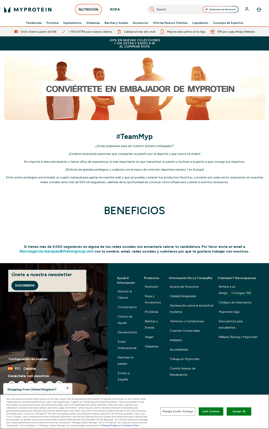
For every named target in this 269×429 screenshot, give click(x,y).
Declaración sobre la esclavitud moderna (191, 308)
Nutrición (151, 286)
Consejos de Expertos (228, 22)
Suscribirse (25, 285)
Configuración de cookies (28, 359)
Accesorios (140, 22)
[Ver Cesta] (259, 9)
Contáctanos (127, 307)
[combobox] (193, 9)
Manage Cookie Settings (178, 411)
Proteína (52, 22)
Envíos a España (124, 376)
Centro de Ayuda (125, 319)
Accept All (239, 411)
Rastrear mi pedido (126, 360)
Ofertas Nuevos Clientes (170, 22)
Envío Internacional (127, 345)
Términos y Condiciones (187, 321)
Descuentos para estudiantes (231, 324)
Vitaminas (93, 22)
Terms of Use (131, 425)
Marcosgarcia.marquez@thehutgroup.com (56, 251)
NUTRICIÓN (88, 9)
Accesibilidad (179, 349)
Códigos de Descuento (235, 302)
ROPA (115, 9)
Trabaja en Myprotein (184, 359)
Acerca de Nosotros (184, 286)
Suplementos (72, 22)
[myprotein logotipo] (27, 9)
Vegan (149, 337)
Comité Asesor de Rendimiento (183, 371)
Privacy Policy (109, 425)
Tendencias (34, 22)
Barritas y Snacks (116, 22)
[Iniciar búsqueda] (152, 9)
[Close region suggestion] (67, 388)
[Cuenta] (247, 9)
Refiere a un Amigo (235, 290)
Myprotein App (229, 311)
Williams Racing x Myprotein (238, 337)
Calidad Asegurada (183, 296)
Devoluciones (127, 332)
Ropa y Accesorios (153, 299)
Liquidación (200, 22)
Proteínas (151, 311)
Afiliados (176, 340)
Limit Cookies (210, 411)
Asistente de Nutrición (222, 9)
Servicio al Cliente (125, 294)
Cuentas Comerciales (185, 330)
